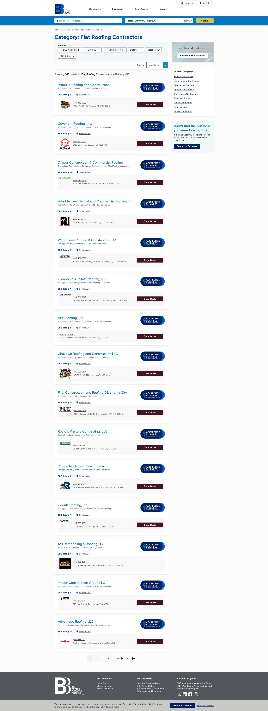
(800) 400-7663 (79, 445)
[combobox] (92, 20)
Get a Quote (94, 49)
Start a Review (104, 686)
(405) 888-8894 (79, 523)
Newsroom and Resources (149, 691)
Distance (134, 49)
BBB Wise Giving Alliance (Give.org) (194, 686)
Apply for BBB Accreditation (150, 688)
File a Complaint (105, 688)
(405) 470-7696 (79, 484)
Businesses (118, 9)
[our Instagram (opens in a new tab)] (196, 695)
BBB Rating (65, 56)
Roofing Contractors (183, 76)
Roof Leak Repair (182, 98)
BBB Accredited (71, 49)
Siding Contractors (183, 102)
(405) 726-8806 (79, 410)
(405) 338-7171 (79, 601)
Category (151, 49)
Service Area (85, 94)
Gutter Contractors (183, 111)
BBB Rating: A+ (65, 327)
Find (59, 20)
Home (57, 29)
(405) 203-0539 (79, 297)
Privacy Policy (99, 706)
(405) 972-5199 (79, 180)
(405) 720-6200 (79, 142)
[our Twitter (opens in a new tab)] (179, 695)
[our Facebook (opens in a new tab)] (190, 695)
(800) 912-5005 (66, 334)
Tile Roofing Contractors (186, 94)
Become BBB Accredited (192, 55)
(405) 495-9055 (79, 219)
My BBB (206, 3)
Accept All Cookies (182, 705)
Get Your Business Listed (149, 683)
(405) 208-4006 (80, 562)
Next (118, 658)
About (163, 9)
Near (130, 20)
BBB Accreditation (146, 686)
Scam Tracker (142, 9)
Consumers (95, 9)
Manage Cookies (205, 705)
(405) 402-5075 (79, 258)
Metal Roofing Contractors (186, 81)
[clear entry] (180, 20)
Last (129, 658)
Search (205, 20)
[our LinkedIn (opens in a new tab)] (185, 695)
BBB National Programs (188, 688)
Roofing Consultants (184, 89)
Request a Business (187, 146)
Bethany (75, 29)
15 (110, 659)
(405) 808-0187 (79, 372)
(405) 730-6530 (79, 103)
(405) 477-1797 (79, 639)
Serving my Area (116, 49)
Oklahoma (66, 29)
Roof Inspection (181, 107)
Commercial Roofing (184, 85)
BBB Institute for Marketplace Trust (194, 683)
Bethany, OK (122, 74)
